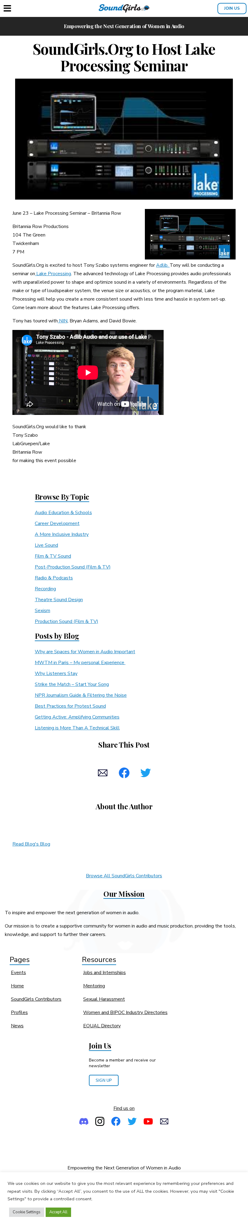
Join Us (232, 8)
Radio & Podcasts (54, 578)
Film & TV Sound (53, 556)
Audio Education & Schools (63, 512)
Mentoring (94, 986)
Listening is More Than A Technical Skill (77, 728)
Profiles (19, 1012)
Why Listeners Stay (56, 673)
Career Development (57, 523)
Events (18, 972)
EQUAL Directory (102, 1025)
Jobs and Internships (104, 972)
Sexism (42, 610)
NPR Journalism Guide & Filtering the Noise (81, 695)
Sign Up (104, 1080)
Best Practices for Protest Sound (70, 706)
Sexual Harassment (104, 999)
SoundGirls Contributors (36, 999)
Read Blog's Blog (31, 844)
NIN (62, 321)
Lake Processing (53, 273)
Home (17, 986)
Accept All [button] (58, 1212)
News (17, 1025)
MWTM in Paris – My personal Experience (80, 662)
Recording (45, 588)
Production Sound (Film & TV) (66, 621)
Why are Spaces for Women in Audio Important (85, 651)
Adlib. (163, 265)
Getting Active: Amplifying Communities (77, 717)
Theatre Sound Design (59, 599)
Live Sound (46, 545)
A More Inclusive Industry (62, 534)
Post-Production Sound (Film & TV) (73, 567)
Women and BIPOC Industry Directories (125, 1012)
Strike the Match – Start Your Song (72, 684)
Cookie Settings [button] (27, 1212)
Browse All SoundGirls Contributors (124, 875)
